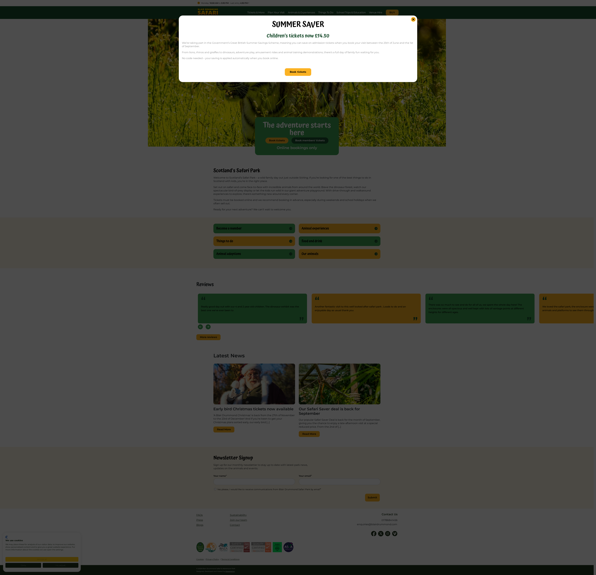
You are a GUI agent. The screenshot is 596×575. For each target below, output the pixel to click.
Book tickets (298, 71)
